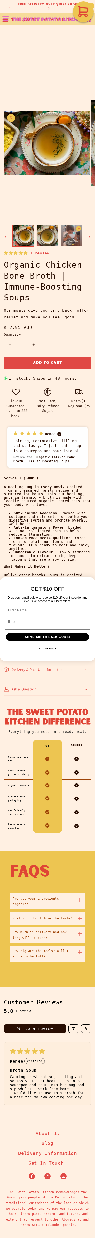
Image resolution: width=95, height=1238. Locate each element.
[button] (90, 19)
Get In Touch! (47, 1163)
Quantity (12, 334)
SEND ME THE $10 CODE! (47, 637)
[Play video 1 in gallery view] (71, 235)
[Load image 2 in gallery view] (47, 235)
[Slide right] (89, 236)
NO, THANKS (47, 648)
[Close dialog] (4, 581)
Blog (47, 1143)
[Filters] (73, 1028)
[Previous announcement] (9, 6)
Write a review (35, 1028)
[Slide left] (5, 236)
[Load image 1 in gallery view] (23, 235)
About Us (47, 1133)
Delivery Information (47, 1153)
